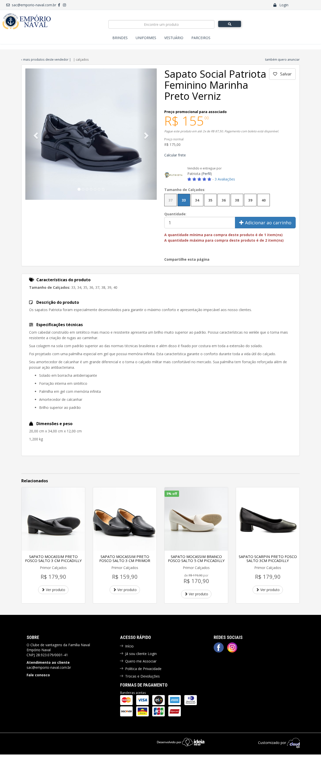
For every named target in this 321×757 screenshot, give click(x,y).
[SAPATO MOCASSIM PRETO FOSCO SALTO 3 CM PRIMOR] (124, 519)
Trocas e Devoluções (142, 676)
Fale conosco (38, 675)
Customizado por (272, 742)
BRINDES (120, 37)
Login (282, 5)
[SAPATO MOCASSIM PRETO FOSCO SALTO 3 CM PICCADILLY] (53, 519)
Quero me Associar (140, 661)
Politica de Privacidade (143, 668)
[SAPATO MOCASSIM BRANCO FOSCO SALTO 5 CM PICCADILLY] (196, 519)
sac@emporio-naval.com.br (33, 5)
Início (129, 646)
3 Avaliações (225, 179)
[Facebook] (219, 647)
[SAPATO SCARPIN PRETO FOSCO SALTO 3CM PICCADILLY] (267, 519)
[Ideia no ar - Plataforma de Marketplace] (180, 741)
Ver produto (55, 589)
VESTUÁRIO (173, 37)
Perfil (206, 173)
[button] (35, 134)
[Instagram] (232, 647)
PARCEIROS (200, 37)
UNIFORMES (146, 37)
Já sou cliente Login (141, 653)
